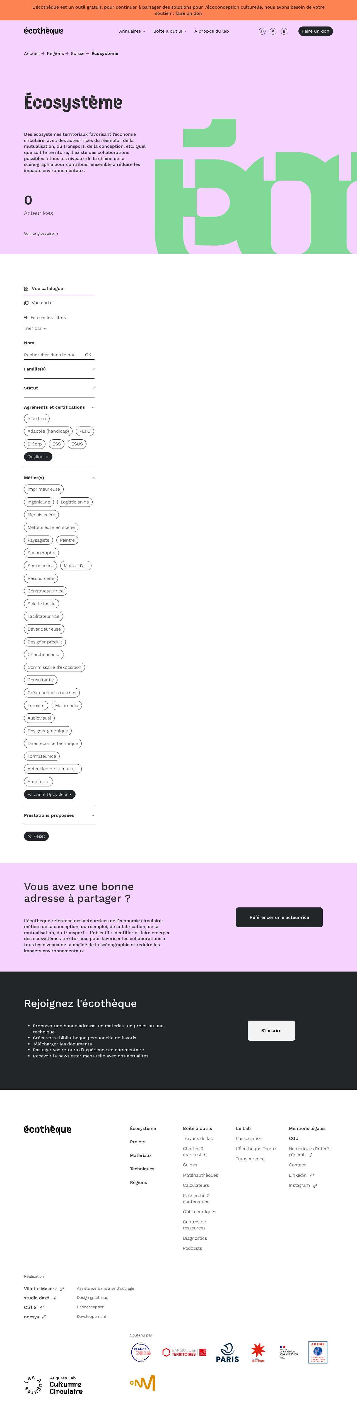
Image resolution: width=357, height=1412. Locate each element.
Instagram (299, 1185)
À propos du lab (211, 31)
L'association (249, 1138)
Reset (39, 836)
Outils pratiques (199, 1211)
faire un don (188, 13)
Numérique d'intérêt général (310, 1151)
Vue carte (42, 302)
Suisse (78, 53)
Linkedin (298, 1175)
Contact (297, 1165)
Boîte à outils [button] (168, 31)
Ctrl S (30, 1307)
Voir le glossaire (39, 233)
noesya (31, 1316)
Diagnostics (195, 1238)
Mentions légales (307, 1128)
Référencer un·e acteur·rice (279, 917)
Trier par (33, 328)
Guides (190, 1165)
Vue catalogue (47, 288)
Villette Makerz (40, 1288)
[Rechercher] (262, 31)
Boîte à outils (197, 1128)
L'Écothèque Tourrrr (256, 1148)
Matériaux (141, 1155)
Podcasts (192, 1248)
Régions (55, 53)
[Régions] (273, 31)
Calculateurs (196, 1185)
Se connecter (284, 31)
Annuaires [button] (130, 31)
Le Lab (243, 1128)
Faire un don (315, 31)
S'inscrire (271, 1030)
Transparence (250, 1158)
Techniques (142, 1168)
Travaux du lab (198, 1138)
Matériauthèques (200, 1175)
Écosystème (143, 1128)
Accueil (32, 53)
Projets (137, 1141)
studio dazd (36, 1297)
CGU (293, 1138)
